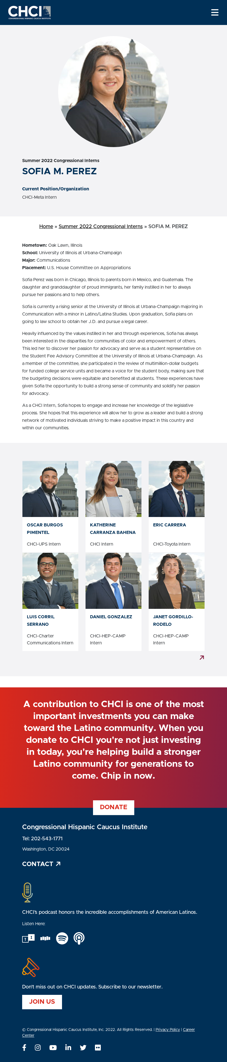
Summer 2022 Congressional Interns (101, 226)
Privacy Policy (168, 1030)
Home (46, 226)
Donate (113, 807)
